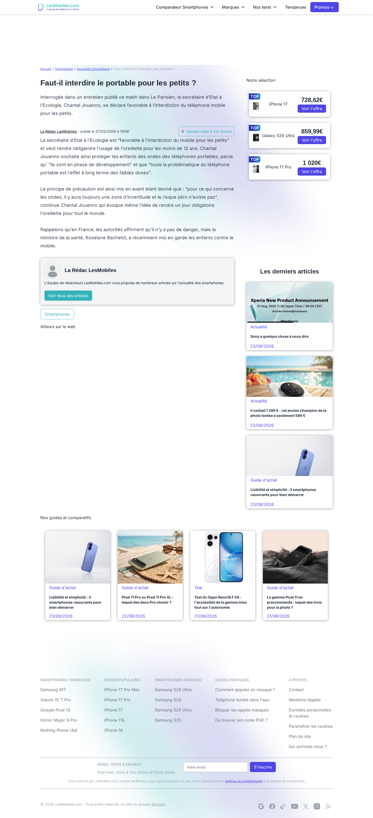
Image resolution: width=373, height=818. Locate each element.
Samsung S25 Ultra (173, 709)
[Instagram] (316, 806)
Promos (322, 7)
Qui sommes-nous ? (308, 746)
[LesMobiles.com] (58, 7)
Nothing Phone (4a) (59, 730)
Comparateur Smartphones (182, 7)
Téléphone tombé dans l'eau (242, 699)
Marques (230, 7)
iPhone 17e (114, 720)
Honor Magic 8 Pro (58, 720)
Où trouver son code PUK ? (241, 720)
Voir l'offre (312, 108)
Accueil (45, 69)
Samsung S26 (168, 699)
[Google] (261, 806)
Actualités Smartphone (93, 69)
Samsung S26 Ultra (173, 689)
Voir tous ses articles (68, 295)
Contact (296, 689)
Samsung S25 (168, 720)
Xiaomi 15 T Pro (55, 699)
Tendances (295, 7)
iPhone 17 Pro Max (122, 689)
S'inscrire (263, 767)
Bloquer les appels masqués (242, 709)
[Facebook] (272, 806)
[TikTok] (283, 806)
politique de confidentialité (243, 781)
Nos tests (262, 7)
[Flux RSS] (328, 806)
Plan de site (300, 736)
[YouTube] (294, 806)
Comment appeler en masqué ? (245, 689)
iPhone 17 (113, 709)
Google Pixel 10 (55, 709)
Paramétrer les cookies (311, 726)
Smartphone (64, 69)
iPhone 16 (113, 730)
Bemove (158, 804)
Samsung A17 (53, 689)
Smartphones (57, 314)
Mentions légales (305, 699)
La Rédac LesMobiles (58, 131)
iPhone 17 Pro (117, 699)
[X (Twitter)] (305, 806)
